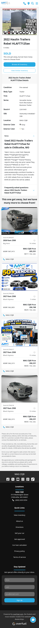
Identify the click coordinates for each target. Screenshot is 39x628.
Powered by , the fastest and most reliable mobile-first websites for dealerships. (19, 616)
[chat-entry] (33, 620)
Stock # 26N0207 (8, 238)
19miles (32, 411)
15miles (32, 355)
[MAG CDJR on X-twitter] (12, 478)
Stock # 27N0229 (8, 293)
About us (19, 521)
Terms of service (19, 557)
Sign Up (19, 600)
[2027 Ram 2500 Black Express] (19, 277)
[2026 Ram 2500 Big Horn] (19, 221)
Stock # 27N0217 (8, 349)
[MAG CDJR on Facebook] (7, 478)
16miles (32, 243)
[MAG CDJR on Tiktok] (31, 478)
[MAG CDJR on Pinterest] (26, 478)
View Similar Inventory (19, 71)
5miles (33, 299)
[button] (25, 3)
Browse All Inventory (19, 64)
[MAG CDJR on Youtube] (17, 478)
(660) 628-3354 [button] (21, 500)
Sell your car (19, 533)
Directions (19, 527)
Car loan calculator (19, 545)
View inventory (19, 515)
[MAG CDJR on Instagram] (22, 478)
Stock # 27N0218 (8, 405)
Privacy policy (19, 551)
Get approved (19, 539)
